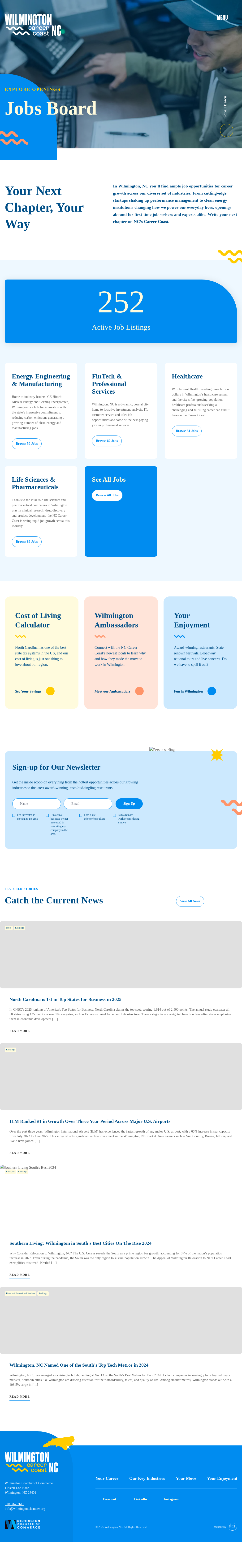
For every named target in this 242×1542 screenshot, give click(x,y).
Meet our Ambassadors (112, 691)
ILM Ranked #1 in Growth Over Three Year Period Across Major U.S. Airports (89, 1121)
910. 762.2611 (14, 1504)
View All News (190, 901)
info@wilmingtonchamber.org (25, 1509)
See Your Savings (28, 691)
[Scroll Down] (231, 127)
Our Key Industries (147, 1478)
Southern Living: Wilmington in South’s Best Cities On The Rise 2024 (80, 1243)
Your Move (186, 1478)
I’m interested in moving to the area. (27, 816)
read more (19, 1031)
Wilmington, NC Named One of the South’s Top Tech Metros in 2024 (78, 1365)
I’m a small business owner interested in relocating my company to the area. (59, 824)
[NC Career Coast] (33, 25)
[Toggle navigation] (227, 17)
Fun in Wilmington (188, 691)
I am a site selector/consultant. (94, 816)
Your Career (106, 1478)
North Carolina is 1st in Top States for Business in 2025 (65, 999)
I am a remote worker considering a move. (128, 818)
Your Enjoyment (222, 1478)
